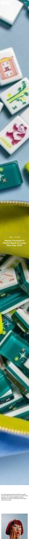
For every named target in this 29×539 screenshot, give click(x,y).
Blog (11, 237)
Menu (25, 2)
